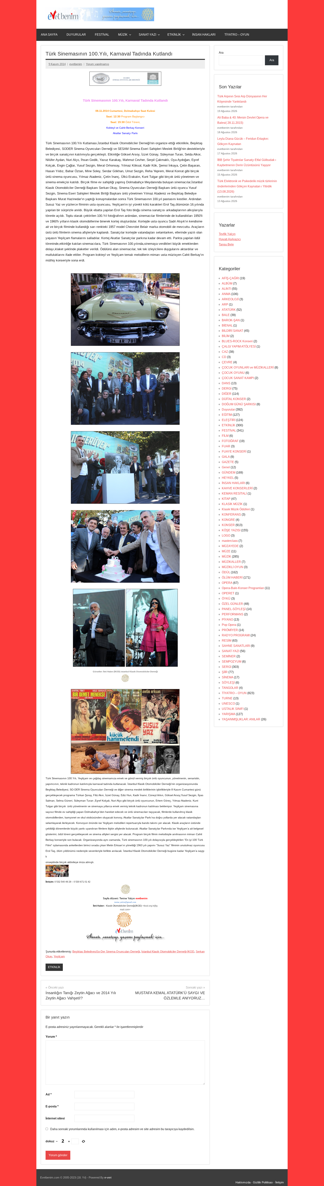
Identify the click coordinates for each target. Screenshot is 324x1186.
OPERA (227, 582)
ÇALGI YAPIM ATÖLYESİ (239, 346)
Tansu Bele (226, 244)
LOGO (226, 535)
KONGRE (228, 519)
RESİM (226, 640)
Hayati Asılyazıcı (230, 239)
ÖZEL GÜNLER (232, 603)
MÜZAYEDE (230, 546)
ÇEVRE (227, 362)
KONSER (228, 525)
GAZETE (228, 462)
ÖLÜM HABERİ (232, 577)
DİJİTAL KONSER (234, 399)
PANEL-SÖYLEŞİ (234, 609)
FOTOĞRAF (230, 441)
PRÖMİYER (230, 630)
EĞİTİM (227, 414)
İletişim (279, 1182)
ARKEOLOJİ (230, 299)
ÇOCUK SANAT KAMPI (238, 378)
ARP (225, 304)
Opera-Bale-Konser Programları (243, 588)
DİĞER (226, 393)
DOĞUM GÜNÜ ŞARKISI (239, 404)
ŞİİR (225, 672)
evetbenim (75, 64)
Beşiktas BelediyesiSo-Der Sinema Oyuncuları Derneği (106, 951)
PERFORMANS (232, 614)
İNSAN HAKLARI (203, 34)
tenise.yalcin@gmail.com (125, 902)
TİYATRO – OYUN (236, 34)
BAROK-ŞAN (231, 320)
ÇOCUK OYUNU (233, 372)
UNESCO (228, 703)
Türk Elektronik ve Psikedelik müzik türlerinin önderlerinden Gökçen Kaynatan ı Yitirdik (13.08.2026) (247, 186)
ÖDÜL (226, 572)
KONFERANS (231, 514)
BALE (226, 315)
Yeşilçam (59, 956)
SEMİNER (229, 656)
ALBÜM (227, 283)
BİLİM (226, 336)
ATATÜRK (229, 309)
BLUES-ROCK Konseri (237, 341)
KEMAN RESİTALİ (234, 493)
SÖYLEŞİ (228, 682)
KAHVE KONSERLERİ (237, 488)
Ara (221, 52)
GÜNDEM (228, 472)
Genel (226, 467)
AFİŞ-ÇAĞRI (230, 278)
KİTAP (226, 498)
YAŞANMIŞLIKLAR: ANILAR (241, 719)
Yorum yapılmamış (97, 64)
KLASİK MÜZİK (232, 504)
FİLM (225, 435)
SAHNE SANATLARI (236, 645)
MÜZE (226, 551)
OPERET (228, 593)
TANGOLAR (230, 687)
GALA (226, 456)
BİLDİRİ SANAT (232, 330)
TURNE (227, 698)
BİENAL (227, 325)
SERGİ (226, 666)
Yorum (51, 1036)
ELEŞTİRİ (228, 420)
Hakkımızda (243, 1182)
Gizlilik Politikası (263, 1182)
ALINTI (226, 288)
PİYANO (227, 619)
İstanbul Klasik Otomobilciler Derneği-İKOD (167, 951)
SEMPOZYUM (231, 661)
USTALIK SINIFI (233, 708)
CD (224, 357)
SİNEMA (227, 677)
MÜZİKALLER (231, 561)
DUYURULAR (76, 34)
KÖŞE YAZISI (231, 530)
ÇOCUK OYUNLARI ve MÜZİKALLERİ (248, 367)
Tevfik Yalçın (227, 234)
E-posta (52, 1106)
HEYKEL (228, 477)
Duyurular (228, 409)
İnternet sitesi (55, 1118)
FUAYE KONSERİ (234, 451)
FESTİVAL (102, 34)
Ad (49, 1094)
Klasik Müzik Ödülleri (236, 509)
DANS (226, 383)
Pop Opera (229, 624)
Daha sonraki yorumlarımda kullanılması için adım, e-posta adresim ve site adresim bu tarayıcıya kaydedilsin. (122, 1129)
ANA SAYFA (49, 34)
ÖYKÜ (226, 598)
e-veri (107, 1177)
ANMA (226, 294)
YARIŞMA (228, 714)
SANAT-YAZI (147, 34)
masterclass (230, 540)
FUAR (226, 446)
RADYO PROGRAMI (236, 635)
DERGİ (226, 388)
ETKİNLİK (174, 34)
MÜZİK (123, 34)
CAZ (225, 351)
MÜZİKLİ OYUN (232, 567)
